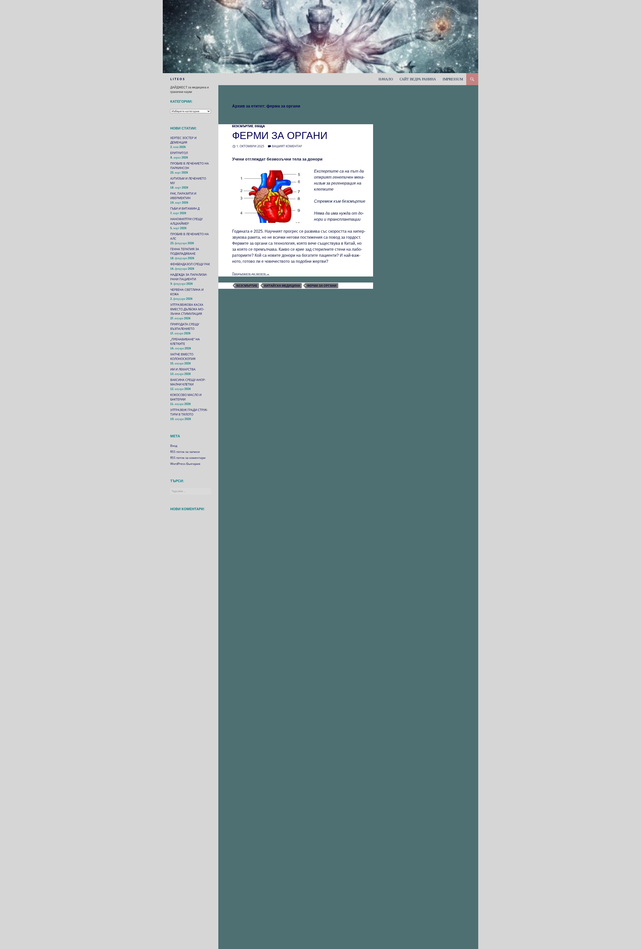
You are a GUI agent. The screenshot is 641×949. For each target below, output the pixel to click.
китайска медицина (282, 286)
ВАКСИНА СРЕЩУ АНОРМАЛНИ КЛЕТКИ (188, 382)
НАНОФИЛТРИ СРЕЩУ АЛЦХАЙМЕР (186, 221)
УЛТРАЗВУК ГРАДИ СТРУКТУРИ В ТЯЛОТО (189, 412)
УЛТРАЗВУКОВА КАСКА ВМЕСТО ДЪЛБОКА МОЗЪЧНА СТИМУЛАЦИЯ (187, 309)
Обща (260, 126)
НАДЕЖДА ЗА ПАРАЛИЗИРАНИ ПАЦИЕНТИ (188, 277)
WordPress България (185, 464)
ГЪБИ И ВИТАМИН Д (185, 208)
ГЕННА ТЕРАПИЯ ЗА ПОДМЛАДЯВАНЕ (184, 251)
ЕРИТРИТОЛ (179, 153)
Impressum (453, 79)
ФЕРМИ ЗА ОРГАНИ (280, 135)
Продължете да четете (250, 274)
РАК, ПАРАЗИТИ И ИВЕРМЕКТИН (183, 195)
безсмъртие (246, 286)
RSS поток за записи (185, 452)
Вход (173, 446)
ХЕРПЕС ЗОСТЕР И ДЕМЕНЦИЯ (183, 140)
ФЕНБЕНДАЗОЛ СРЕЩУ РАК (190, 264)
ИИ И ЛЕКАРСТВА (183, 369)
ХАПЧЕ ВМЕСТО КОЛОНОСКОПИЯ (183, 356)
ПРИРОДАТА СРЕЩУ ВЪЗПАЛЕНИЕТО (184, 326)
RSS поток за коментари (188, 458)
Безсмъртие (242, 126)
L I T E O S (177, 79)
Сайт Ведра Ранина (418, 79)
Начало (386, 79)
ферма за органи (322, 286)
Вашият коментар (287, 146)
